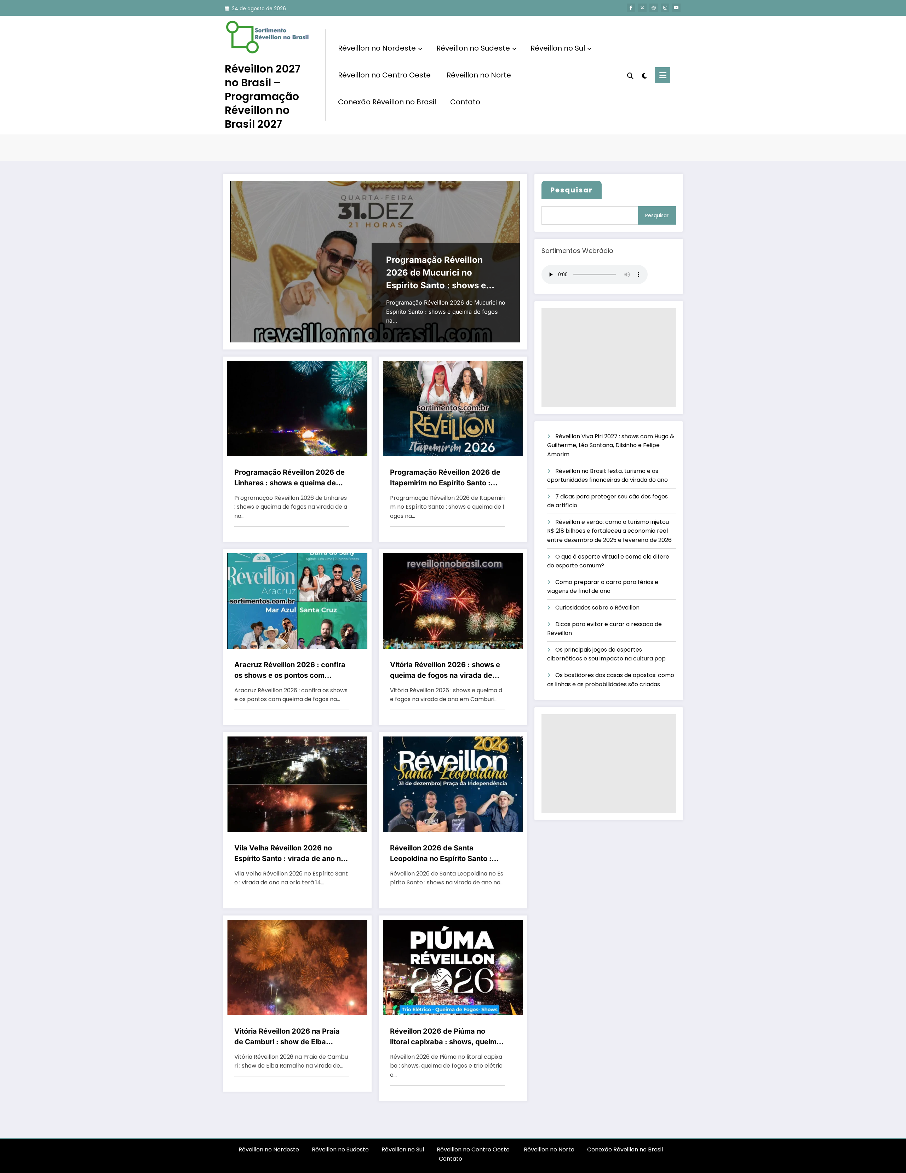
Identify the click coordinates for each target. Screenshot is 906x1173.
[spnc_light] (644, 75)
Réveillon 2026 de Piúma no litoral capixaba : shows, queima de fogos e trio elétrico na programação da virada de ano (445, 1037)
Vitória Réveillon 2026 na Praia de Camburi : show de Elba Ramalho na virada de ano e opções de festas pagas (287, 1037)
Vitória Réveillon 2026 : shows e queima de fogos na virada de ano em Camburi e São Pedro (445, 670)
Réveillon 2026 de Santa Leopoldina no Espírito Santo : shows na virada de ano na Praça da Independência (447, 854)
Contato (465, 102)
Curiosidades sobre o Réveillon (597, 607)
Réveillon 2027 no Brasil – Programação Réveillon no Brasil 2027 (262, 96)
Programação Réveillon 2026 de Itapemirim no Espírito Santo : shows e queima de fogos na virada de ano (445, 478)
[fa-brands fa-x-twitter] (642, 8)
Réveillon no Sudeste (473, 48)
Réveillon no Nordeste (377, 48)
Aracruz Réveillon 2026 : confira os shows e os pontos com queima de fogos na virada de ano (289, 670)
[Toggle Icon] (662, 75)
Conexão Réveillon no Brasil (387, 102)
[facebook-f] (631, 8)
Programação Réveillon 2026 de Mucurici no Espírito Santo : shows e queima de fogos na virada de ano (441, 273)
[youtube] (676, 8)
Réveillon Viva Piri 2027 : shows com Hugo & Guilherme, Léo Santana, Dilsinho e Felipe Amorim (610, 445)
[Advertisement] (608, 357)
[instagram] (665, 8)
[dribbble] (653, 8)
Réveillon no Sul (558, 48)
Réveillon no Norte (479, 75)
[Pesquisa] (630, 75)
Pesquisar (571, 190)
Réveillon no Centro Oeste (385, 75)
